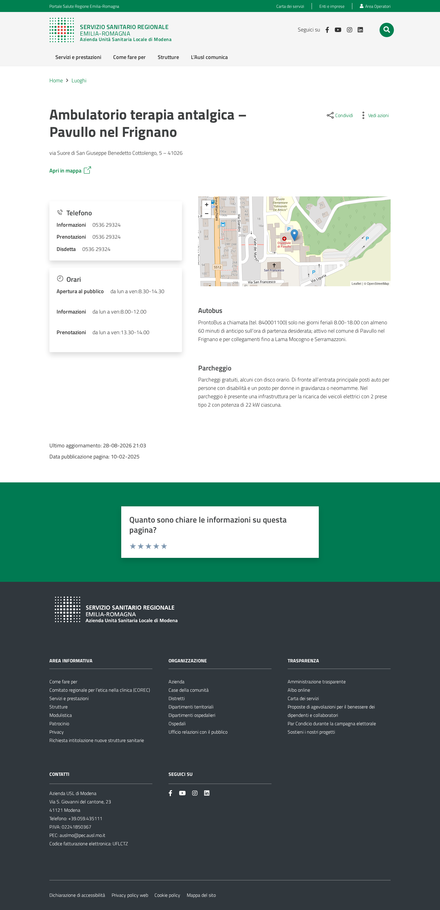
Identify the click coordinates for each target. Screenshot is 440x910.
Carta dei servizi (303, 698)
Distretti (177, 698)
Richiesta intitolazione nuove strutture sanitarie (96, 740)
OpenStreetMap (378, 283)
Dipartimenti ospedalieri (192, 715)
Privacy (56, 731)
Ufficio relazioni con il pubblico (198, 731)
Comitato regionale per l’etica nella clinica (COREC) (99, 690)
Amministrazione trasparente (317, 681)
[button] (387, 29)
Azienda (176, 681)
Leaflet (356, 283)
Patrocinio (59, 723)
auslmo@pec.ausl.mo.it (82, 835)
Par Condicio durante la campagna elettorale (332, 723)
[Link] (113, 30)
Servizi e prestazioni (69, 698)
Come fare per (63, 681)
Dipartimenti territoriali (191, 706)
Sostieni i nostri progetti (311, 731)
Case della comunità (189, 690)
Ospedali (177, 723)
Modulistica (60, 715)
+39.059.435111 (84, 818)
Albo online (299, 690)
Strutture (58, 706)
